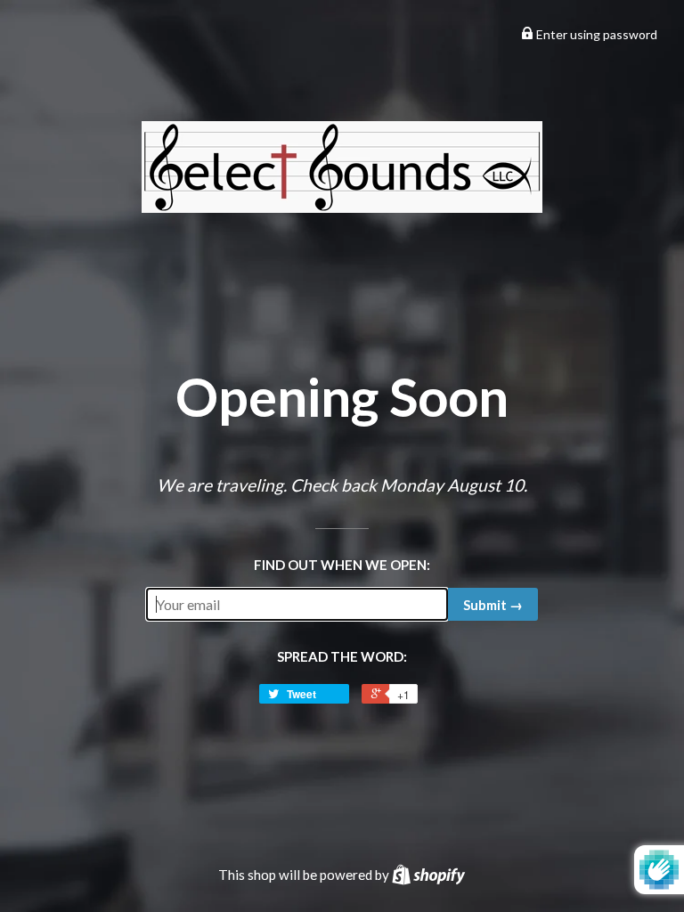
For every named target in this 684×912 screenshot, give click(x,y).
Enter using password (595, 34)
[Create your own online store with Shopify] (428, 875)
